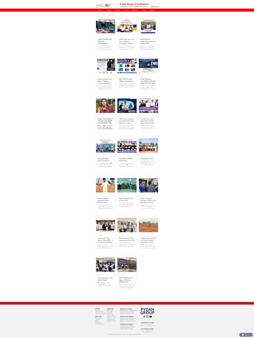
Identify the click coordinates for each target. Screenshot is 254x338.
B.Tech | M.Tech (110, 315)
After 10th (97, 310)
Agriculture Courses (111, 318)
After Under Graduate (100, 313)
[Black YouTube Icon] (150, 316)
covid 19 (104, 15)
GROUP (147, 312)
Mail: (143, 331)
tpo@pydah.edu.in (149, 331)
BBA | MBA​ (109, 312)
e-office (97, 321)
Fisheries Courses (111, 319)
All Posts (97, 15)
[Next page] (135, 299)
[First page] (116, 299)
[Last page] (138, 299)
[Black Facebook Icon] (144, 316)
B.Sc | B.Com (110, 310)
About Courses (112, 15)
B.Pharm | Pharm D (111, 316)
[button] (117, 10)
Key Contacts (98, 318)
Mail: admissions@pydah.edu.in (147, 325)
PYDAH (147, 309)
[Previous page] (118, 299)
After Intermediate (99, 311)
